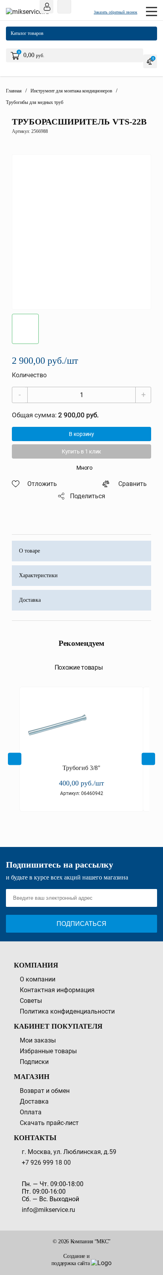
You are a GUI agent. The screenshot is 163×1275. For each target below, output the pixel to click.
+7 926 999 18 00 (46, 1162)
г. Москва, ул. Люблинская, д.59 (69, 1152)
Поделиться (87, 496)
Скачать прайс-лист (49, 1123)
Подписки (34, 1062)
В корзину (81, 434)
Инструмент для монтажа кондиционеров (71, 91)
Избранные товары (48, 1051)
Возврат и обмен (45, 1091)
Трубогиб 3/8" (81, 767)
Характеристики (38, 575)
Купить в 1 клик (81, 451)
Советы (31, 1000)
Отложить (42, 484)
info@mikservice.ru (48, 1210)
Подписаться (81, 923)
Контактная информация (57, 990)
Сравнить (132, 484)
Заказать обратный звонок (115, 12)
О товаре (29, 551)
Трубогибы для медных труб (34, 102)
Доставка (30, 600)
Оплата (31, 1112)
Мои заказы (38, 1040)
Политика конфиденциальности (67, 1011)
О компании (37, 979)
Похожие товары (79, 667)
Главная (14, 91)
